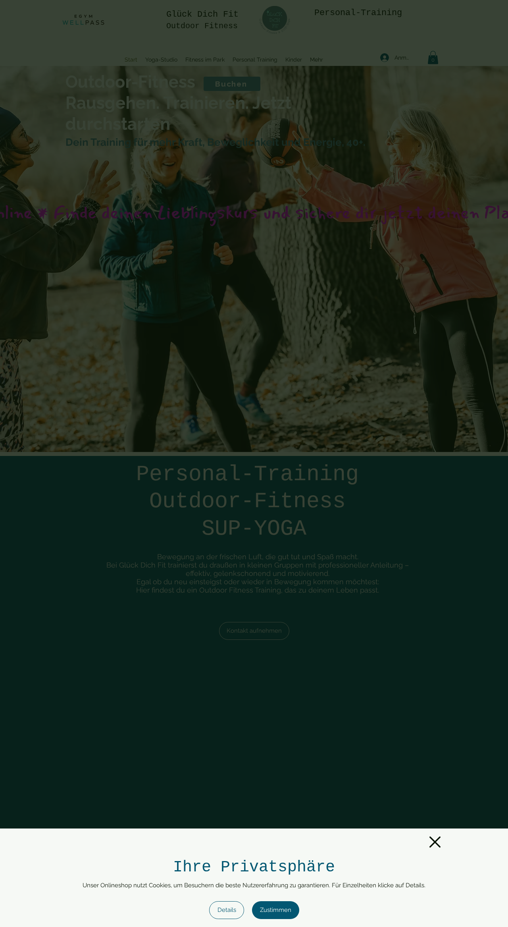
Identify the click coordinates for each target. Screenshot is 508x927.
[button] (435, 842)
